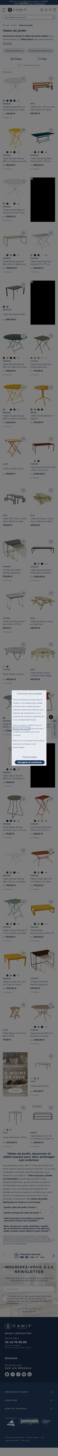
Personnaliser (30, 757)
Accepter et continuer (30, 762)
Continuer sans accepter (29, 693)
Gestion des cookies (21, 728)
